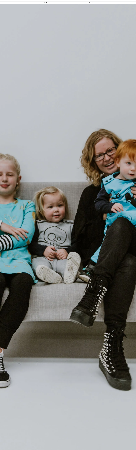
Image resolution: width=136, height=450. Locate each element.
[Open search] (89, 2)
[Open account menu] (91, 2)
